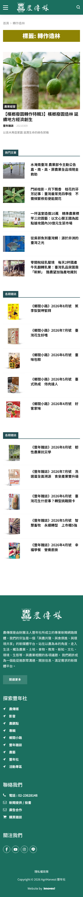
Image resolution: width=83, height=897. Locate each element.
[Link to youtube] (15, 849)
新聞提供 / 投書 (20, 803)
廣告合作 (15, 810)
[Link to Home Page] (41, 7)
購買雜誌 (15, 817)
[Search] (78, 7)
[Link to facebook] (6, 849)
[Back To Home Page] (41, 614)
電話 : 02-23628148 (23, 795)
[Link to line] (33, 849)
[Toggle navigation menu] (7, 7)
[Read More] (41, 81)
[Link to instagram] (24, 849)
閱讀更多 (15, 680)
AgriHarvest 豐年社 (53, 879)
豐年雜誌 (8, 126)
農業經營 (10, 106)
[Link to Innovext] (49, 888)
